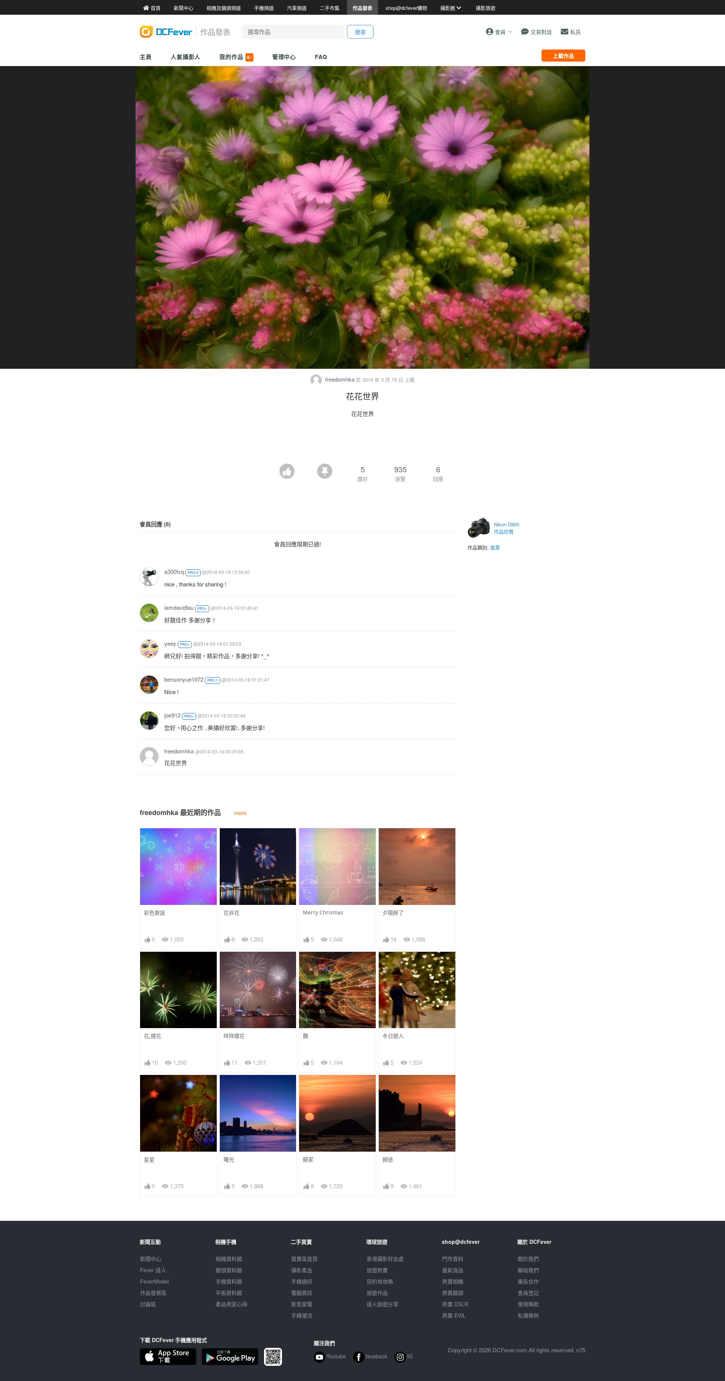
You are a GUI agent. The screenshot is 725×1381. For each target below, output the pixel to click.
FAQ (321, 57)
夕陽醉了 (393, 912)
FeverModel (154, 1281)
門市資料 (452, 1258)
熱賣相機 (452, 1281)
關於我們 (528, 1258)
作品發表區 (153, 1292)
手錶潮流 (301, 1315)
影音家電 (301, 1304)
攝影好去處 (385, 1258)
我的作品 (235, 57)
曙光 (229, 1159)
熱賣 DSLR (455, 1304)
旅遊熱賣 (377, 1270)
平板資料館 (229, 1292)
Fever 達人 (153, 1270)
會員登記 (528, 1292)
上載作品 (563, 55)
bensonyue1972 (184, 679)
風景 (495, 547)
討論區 (148, 1304)
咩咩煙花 (234, 1035)
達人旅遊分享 (382, 1304)
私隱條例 (528, 1315)
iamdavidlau (179, 607)
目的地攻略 (380, 1281)
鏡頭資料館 (229, 1270)
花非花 (231, 912)
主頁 (146, 57)
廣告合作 (528, 1281)
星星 (149, 1159)
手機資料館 (229, 1281)
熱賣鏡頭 (452, 1292)
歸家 (308, 1159)
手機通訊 (301, 1281)
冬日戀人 (393, 1035)
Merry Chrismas (323, 912)
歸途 (388, 1159)
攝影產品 (301, 1270)
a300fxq (174, 571)
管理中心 (284, 57)
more (240, 813)
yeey (170, 643)
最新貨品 (452, 1270)
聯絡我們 (528, 1270)
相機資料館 (229, 1258)
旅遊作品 (377, 1292)
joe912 (172, 715)
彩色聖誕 (154, 912)
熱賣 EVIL (454, 1315)
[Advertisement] (362, 443)
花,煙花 (152, 1035)
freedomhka (340, 379)
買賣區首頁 (304, 1258)
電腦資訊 (301, 1292)
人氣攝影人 (186, 57)
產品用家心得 (231, 1304)
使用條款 (528, 1304)
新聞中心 (150, 1258)
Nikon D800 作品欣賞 (506, 528)
